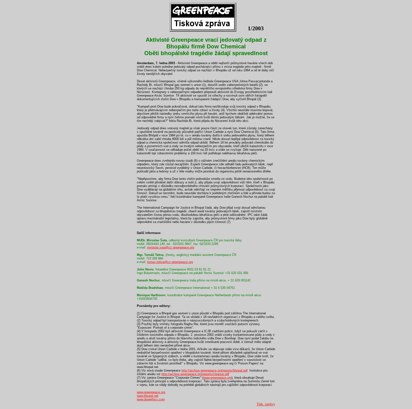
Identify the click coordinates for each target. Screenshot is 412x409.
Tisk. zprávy (266, 404)
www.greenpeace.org (217, 377)
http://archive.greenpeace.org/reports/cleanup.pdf (195, 374)
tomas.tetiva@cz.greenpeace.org (170, 262)
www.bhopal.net (147, 396)
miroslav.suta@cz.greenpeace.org (170, 247)
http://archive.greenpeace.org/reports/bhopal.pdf (214, 370)
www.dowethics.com (151, 399)
